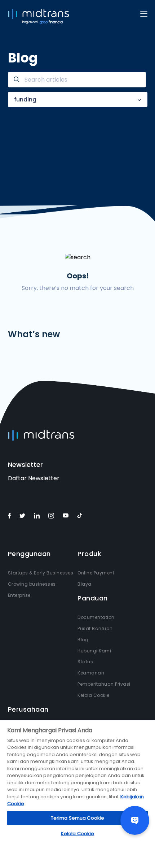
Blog (83, 640)
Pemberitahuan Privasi (104, 684)
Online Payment (96, 573)
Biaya (85, 584)
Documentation (96, 617)
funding (25, 99)
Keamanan (91, 673)
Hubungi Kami (94, 651)
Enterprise (19, 595)
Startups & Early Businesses (41, 573)
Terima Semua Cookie (77, 818)
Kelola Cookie (94, 695)
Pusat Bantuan (95, 628)
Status (85, 662)
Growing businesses (32, 584)
